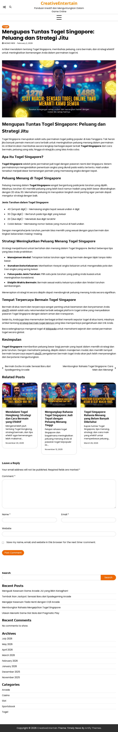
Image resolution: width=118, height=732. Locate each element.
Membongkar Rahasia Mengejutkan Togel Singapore (31, 607)
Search (6, 573)
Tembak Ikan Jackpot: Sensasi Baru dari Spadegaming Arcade (36, 596)
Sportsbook (8, 706)
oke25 (5, 310)
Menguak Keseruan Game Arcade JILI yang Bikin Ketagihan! (35, 590)
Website (6, 528)
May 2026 (7, 644)
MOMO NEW (9, 43)
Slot (4, 700)
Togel (5, 27)
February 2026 (10, 660)
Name (6, 514)
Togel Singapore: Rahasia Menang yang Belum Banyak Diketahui (96, 416)
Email (65, 514)
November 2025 (11, 677)
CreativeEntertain (59, 3)
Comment (8, 476)
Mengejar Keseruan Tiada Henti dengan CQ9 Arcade (31, 601)
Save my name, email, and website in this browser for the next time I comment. (51, 542)
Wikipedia (51, 328)
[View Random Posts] (4, 7)
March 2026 (8, 655)
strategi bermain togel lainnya (37, 323)
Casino (6, 695)
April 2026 (7, 649)
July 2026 (7, 638)
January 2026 (9, 666)
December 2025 (11, 671)
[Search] (10, 7)
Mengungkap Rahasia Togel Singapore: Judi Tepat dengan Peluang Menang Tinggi (59, 418)
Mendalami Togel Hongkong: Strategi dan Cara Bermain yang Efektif (18, 416)
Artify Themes (93, 728)
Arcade (6, 689)
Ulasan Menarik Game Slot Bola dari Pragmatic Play (30, 613)
